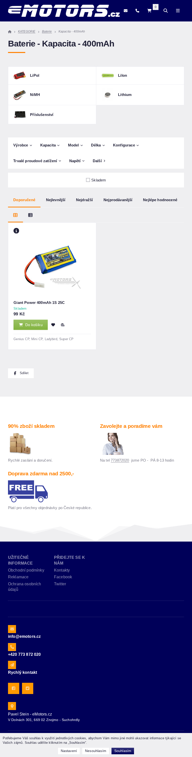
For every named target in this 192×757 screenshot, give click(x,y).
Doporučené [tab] (24, 200)
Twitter (60, 584)
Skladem (98, 180)
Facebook (63, 577)
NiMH (35, 94)
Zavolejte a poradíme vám (131, 426)
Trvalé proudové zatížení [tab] (35, 161)
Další (97, 161)
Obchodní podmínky (26, 570)
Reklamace (18, 577)
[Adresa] (12, 706)
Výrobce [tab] (20, 145)
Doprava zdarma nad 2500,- (41, 473)
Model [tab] (73, 145)
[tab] (15, 215)
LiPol (34, 75)
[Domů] (64, 11)
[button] (62, 325)
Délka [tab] (96, 145)
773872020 (120, 460)
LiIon (122, 75)
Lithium (125, 94)
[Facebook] (13, 688)
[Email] (126, 10)
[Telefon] (137, 10)
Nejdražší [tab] (84, 200)
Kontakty (62, 570)
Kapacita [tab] (48, 145)
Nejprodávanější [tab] (118, 200)
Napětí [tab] (75, 161)
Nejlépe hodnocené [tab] (160, 200)
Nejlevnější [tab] (56, 200)
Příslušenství (41, 114)
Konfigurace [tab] (124, 145)
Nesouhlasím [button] (95, 751)
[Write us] (12, 665)
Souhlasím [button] (122, 751)
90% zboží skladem (31, 426)
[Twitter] (27, 688)
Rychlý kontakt (22, 672)
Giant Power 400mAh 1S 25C (39, 302)
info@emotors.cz (24, 636)
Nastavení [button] (69, 751)
